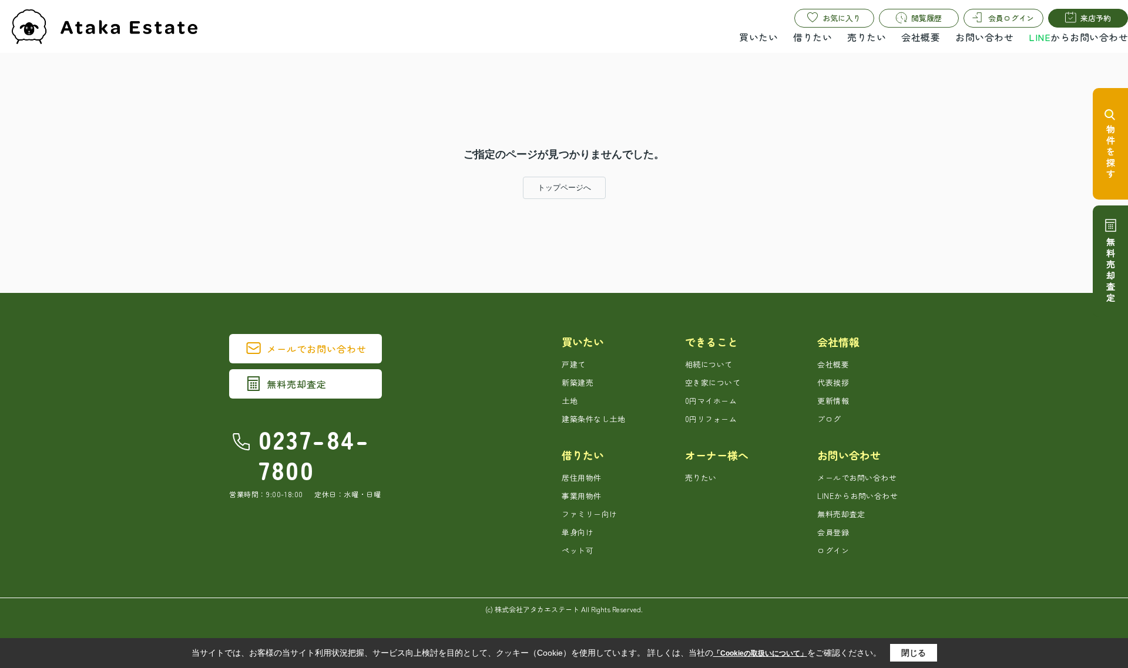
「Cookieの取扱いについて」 (760, 653)
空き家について (713, 382)
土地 (570, 400)
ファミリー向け (589, 513)
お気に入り (841, 17)
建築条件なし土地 (593, 418)
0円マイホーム (711, 400)
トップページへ (564, 187)
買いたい (758, 37)
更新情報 (833, 400)
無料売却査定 (297, 384)
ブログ (829, 418)
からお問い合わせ (1078, 37)
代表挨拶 (833, 382)
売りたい (866, 37)
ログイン (833, 550)
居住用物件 (582, 477)
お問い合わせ (984, 37)
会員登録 (833, 532)
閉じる (913, 652)
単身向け (577, 532)
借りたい (812, 37)
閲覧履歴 (926, 17)
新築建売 (577, 382)
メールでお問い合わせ (317, 349)
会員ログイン (1011, 17)
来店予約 (1095, 17)
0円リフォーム (711, 418)
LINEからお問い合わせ (857, 495)
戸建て (574, 364)
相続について (709, 364)
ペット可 (577, 550)
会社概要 (920, 37)
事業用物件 (582, 495)
